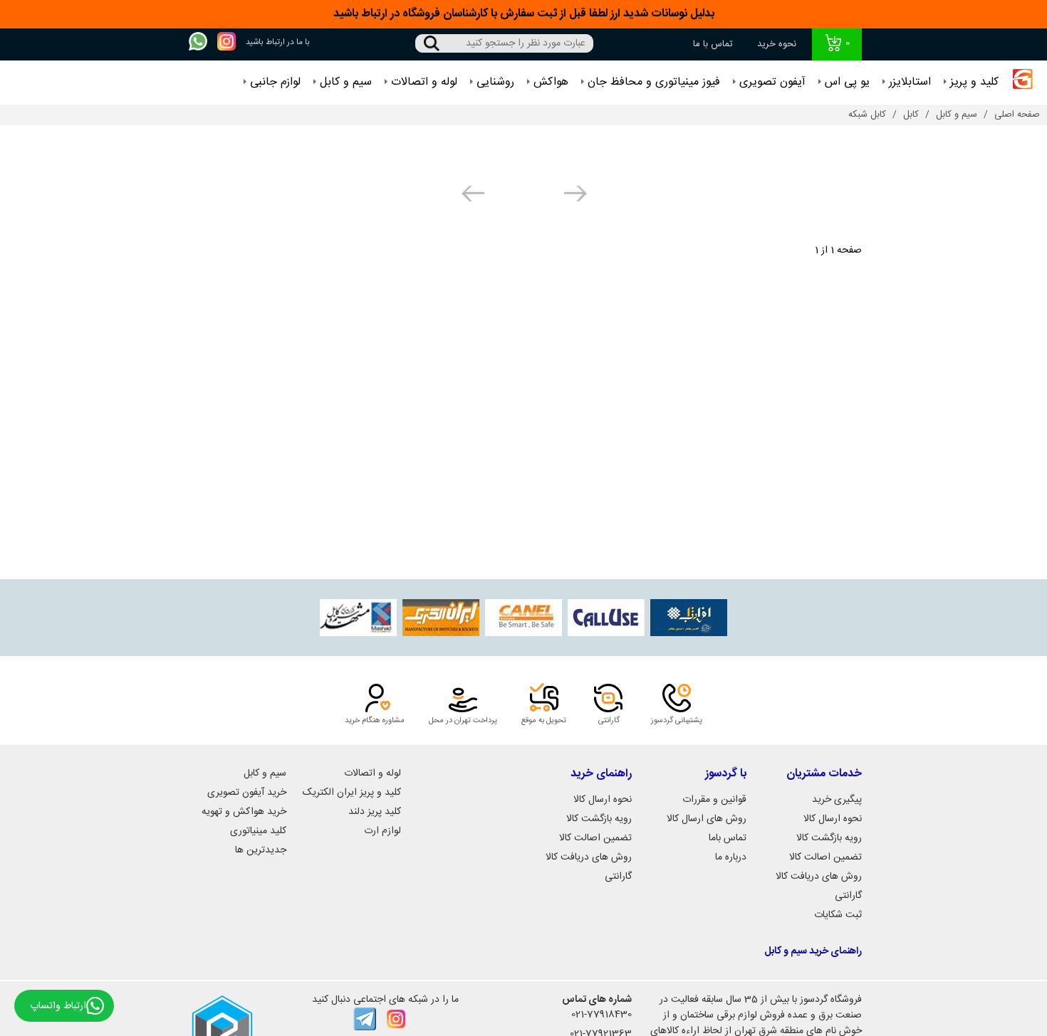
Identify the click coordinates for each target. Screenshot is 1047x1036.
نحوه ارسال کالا (832, 819)
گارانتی (848, 895)
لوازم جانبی (275, 82)
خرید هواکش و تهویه (244, 811)
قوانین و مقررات (714, 799)
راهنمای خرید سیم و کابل (813, 951)
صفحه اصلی (1017, 114)
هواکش (550, 82)
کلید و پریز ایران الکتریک (352, 792)
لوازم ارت (382, 831)
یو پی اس (847, 82)
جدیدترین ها (260, 850)
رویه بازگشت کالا (829, 838)
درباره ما (730, 857)
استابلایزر (910, 82)
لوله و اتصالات (424, 82)
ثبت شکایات (838, 915)
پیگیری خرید (837, 799)
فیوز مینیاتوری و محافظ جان (654, 82)
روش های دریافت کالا (819, 876)
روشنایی (495, 82)
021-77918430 (601, 1014)
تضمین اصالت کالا (825, 857)
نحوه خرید (776, 44)
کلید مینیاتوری (258, 831)
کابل (911, 114)
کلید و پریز (974, 82)
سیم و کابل (346, 82)
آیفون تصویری (772, 82)
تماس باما (727, 838)
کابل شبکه (867, 114)
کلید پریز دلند (374, 811)
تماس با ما (713, 44)
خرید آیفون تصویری (246, 792)
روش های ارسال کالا (706, 819)
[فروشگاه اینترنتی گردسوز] (1023, 82)
